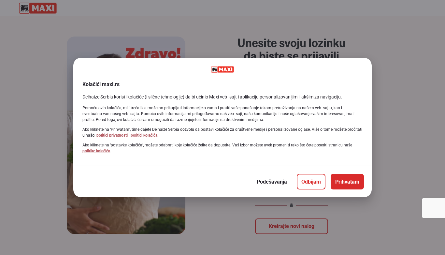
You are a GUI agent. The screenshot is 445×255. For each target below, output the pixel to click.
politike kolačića (96, 151)
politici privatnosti (112, 135)
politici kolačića (144, 135)
